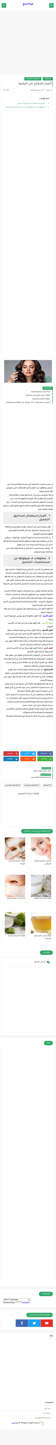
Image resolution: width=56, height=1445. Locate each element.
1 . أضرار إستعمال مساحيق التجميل (32, 104)
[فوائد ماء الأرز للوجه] (41, 886)
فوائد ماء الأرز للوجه (42, 898)
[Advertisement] (28, 44)
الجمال (48, 79)
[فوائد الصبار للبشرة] (15, 923)
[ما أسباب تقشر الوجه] (15, 886)
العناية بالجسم (11, 785)
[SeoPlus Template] (42, 1423)
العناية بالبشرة (33, 79)
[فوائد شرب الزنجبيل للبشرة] (41, 923)
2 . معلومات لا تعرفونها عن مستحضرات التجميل (26, 107)
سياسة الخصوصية (42, 1418)
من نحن (47, 1409)
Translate (25, 1303)
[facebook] (22, 1323)
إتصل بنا (46, 1413)
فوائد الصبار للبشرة (41, 399)
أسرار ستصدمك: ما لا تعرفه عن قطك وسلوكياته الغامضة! (27, 402)
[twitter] (34, 1323)
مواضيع (28, 4)
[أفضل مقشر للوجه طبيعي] (41, 848)
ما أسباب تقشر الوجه (40, 392)
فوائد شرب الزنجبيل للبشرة (38, 395)
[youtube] (47, 1323)
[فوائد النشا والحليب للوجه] (15, 848)
